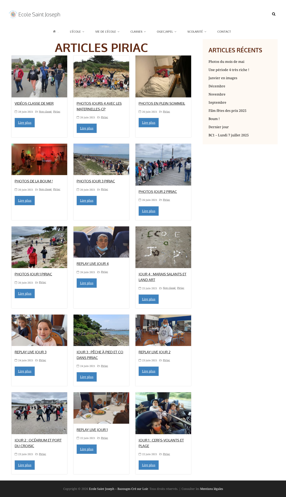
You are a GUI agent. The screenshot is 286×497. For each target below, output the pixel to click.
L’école (75, 31)
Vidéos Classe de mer (34, 103)
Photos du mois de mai (226, 61)
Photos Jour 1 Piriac (33, 274)
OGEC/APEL (165, 31)
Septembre (217, 102)
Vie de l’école (105, 31)
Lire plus (24, 122)
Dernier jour (219, 127)
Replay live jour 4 (93, 263)
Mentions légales (211, 489)
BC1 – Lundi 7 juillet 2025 (229, 135)
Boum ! (214, 118)
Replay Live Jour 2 (154, 352)
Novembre (217, 94)
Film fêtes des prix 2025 (227, 110)
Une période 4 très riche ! (229, 69)
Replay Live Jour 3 (30, 352)
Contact (224, 31)
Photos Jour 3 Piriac (96, 181)
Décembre (217, 86)
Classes (136, 31)
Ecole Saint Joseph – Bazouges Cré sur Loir (118, 489)
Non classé (45, 111)
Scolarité (195, 31)
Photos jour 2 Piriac (158, 191)
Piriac (56, 111)
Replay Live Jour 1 (92, 429)
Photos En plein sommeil (162, 103)
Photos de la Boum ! (34, 181)
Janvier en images (223, 78)
